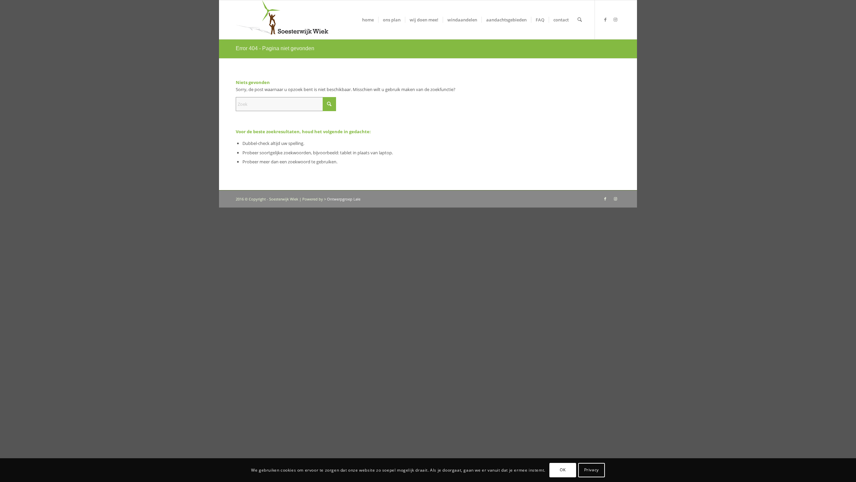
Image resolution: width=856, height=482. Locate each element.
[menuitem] (368, 19)
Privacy (591, 470)
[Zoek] (579, 19)
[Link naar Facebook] (605, 19)
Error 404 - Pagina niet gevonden (275, 48)
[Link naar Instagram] (615, 19)
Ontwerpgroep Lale (343, 199)
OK (562, 470)
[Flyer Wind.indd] (287, 19)
